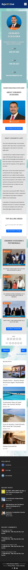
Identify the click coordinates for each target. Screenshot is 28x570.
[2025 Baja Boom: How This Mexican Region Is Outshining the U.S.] (3, 505)
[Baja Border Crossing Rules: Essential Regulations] (3, 513)
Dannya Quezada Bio (10, 446)
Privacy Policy (11, 566)
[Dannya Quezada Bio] (14, 437)
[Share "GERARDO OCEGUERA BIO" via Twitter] (11, 338)
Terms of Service (20, 566)
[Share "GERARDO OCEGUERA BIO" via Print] (20, 338)
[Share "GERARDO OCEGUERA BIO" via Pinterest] (14, 338)
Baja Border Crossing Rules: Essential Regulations (15, 513)
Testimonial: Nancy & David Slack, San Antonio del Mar (12, 403)
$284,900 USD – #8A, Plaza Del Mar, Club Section (12, 532)
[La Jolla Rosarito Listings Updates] (3, 499)
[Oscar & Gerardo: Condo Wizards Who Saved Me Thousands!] (14, 415)
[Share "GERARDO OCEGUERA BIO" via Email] (17, 338)
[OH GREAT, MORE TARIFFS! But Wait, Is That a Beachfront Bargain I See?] (3, 491)
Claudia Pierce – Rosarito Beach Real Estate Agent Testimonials (13, 382)
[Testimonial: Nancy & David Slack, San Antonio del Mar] (14, 393)
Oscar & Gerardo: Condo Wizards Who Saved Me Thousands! (14, 425)
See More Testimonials (14, 329)
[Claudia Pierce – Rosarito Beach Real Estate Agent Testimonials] (14, 371)
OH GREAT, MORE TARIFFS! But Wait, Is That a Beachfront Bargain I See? (16, 491)
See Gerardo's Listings (14, 231)
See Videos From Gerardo (14, 128)
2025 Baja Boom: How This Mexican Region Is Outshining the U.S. (15, 505)
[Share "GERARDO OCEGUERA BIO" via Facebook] (8, 338)
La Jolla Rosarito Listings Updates (14, 498)
